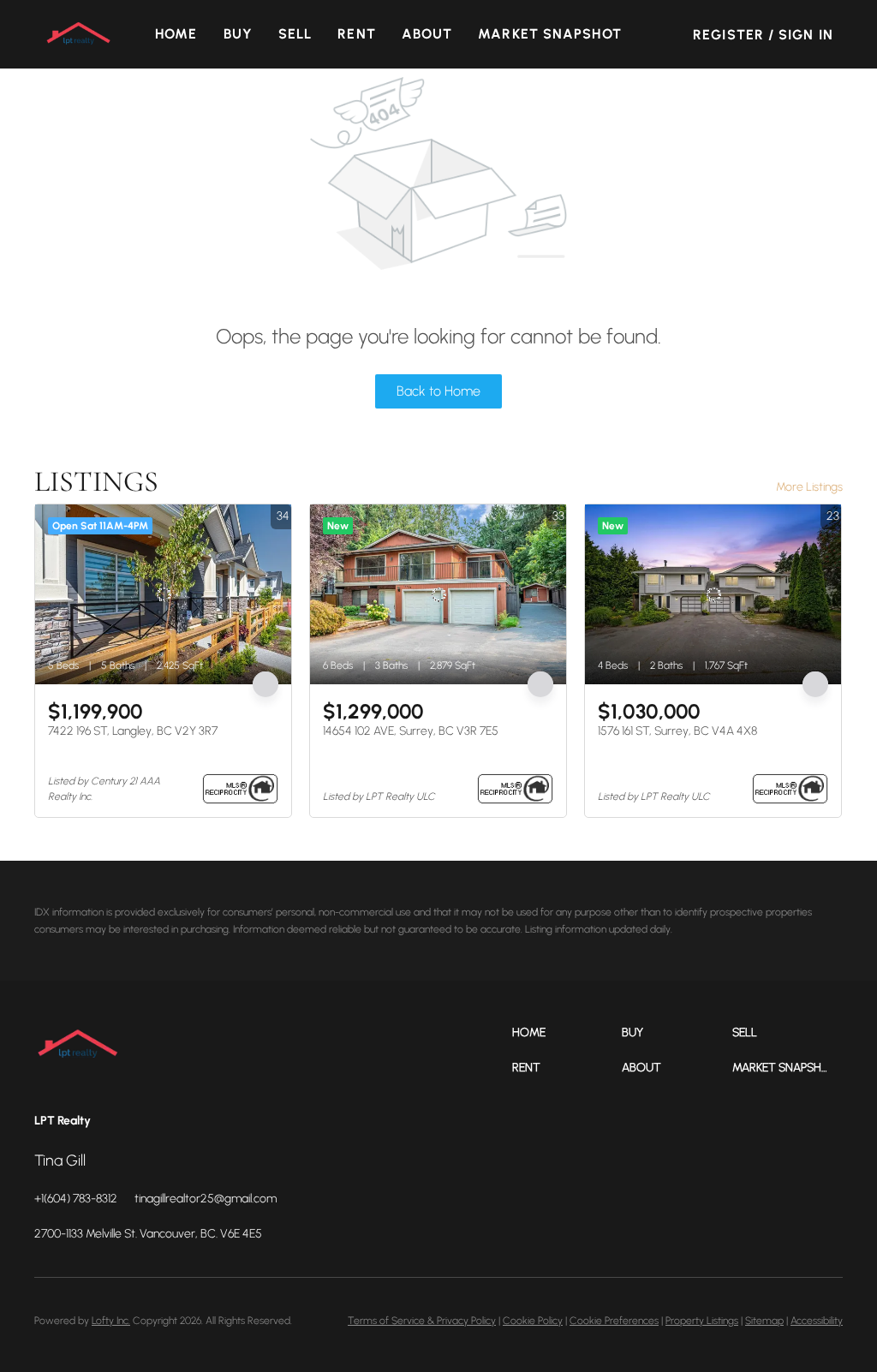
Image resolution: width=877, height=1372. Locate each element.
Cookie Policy (533, 1321)
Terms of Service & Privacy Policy (422, 1321)
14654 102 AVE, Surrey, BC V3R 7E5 (410, 731)
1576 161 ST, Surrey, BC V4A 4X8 (677, 731)
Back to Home (438, 391)
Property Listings (701, 1321)
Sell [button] (295, 34)
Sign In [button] (806, 35)
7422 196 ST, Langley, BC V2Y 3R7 (133, 731)
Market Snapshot (550, 34)
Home (176, 34)
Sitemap (764, 1321)
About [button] (427, 34)
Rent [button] (356, 34)
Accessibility (816, 1321)
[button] (78, 34)
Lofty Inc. (111, 1321)
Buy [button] (238, 34)
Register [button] (728, 35)
